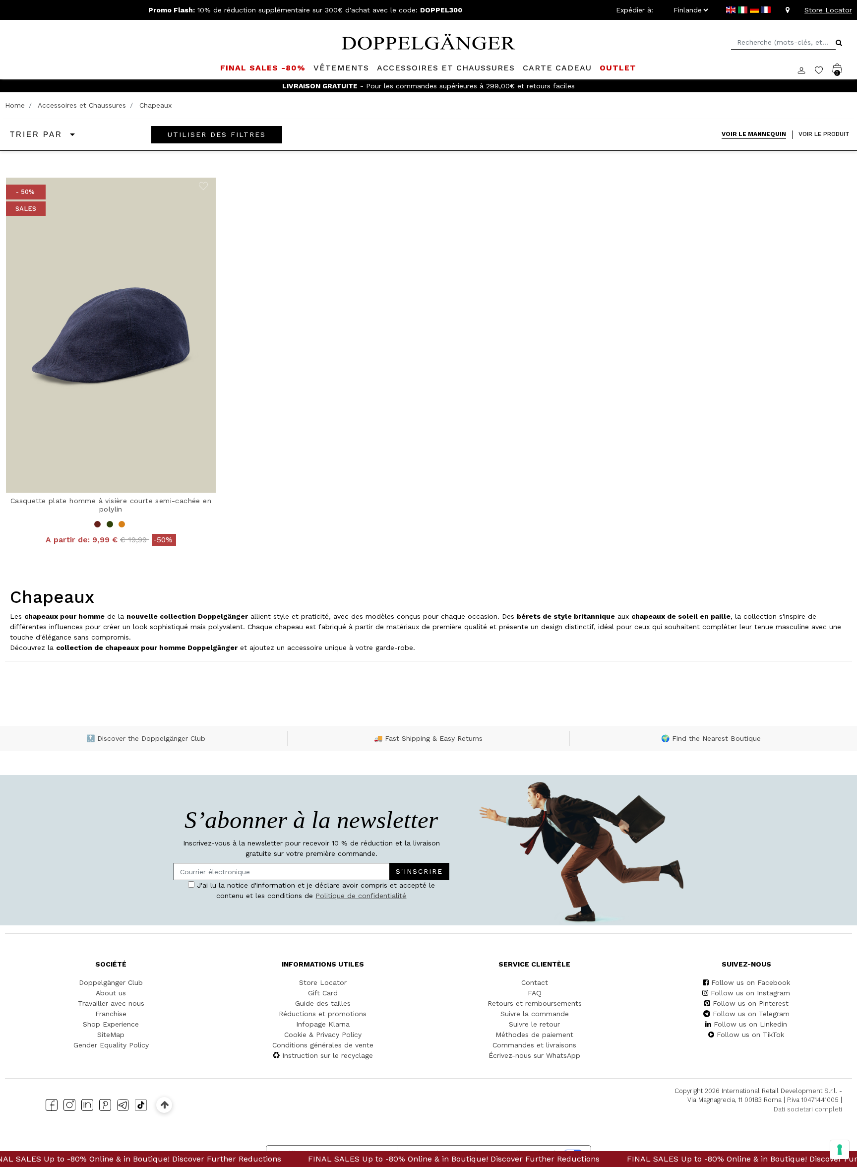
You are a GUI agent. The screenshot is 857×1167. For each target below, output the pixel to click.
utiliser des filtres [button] (217, 134)
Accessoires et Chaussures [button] (446, 67)
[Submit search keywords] (839, 42)
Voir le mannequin (754, 133)
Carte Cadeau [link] (557, 67)
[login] (806, 69)
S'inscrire (419, 871)
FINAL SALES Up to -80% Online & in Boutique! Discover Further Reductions (411, 1159)
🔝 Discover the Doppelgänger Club (145, 738)
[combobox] (783, 42)
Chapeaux (155, 105)
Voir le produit (824, 133)
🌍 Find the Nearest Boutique (711, 738)
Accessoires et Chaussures (82, 105)
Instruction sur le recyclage (327, 1055)
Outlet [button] (618, 67)
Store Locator (828, 10)
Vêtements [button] (341, 67)
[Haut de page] (164, 1105)
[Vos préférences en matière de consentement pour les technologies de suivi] (839, 1149)
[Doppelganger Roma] (428, 41)
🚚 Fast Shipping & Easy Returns (428, 738)
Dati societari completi (808, 1109)
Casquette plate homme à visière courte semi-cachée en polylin (110, 505)
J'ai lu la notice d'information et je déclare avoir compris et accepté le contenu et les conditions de (314, 890)
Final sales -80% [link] (263, 67)
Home (15, 105)
